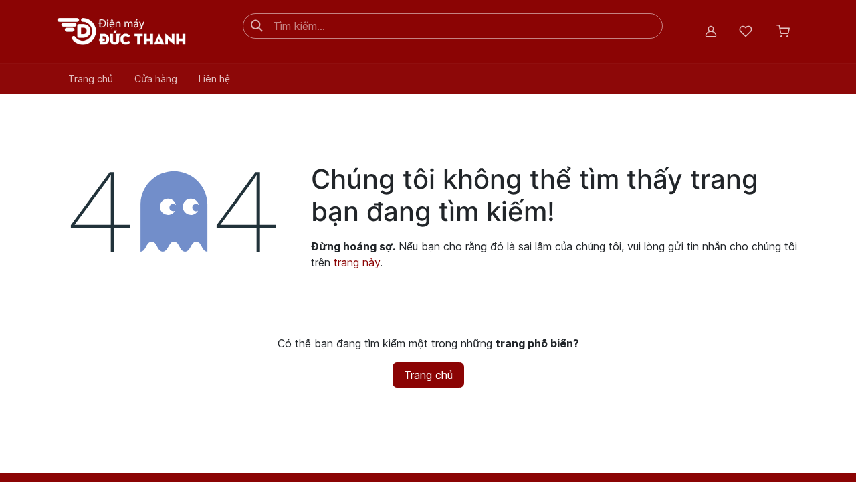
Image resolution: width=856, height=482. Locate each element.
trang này (357, 262)
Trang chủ (428, 375)
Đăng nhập (711, 31)
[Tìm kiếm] (257, 26)
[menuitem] (91, 79)
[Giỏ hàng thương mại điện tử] (783, 31)
